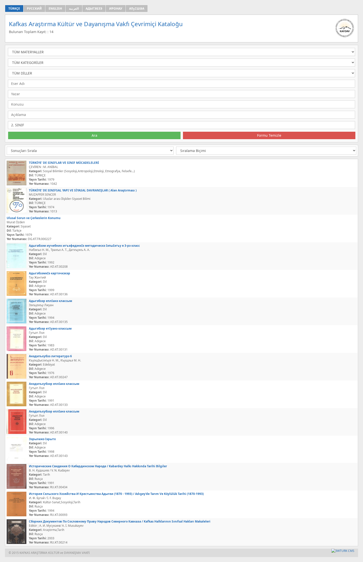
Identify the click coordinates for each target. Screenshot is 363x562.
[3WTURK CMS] (342, 551)
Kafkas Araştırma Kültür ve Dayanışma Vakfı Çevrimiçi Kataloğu (96, 24)
